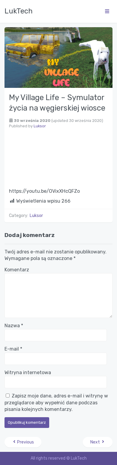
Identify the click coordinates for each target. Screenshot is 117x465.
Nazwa (13, 325)
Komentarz (16, 270)
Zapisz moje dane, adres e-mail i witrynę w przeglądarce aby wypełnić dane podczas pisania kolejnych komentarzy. (56, 402)
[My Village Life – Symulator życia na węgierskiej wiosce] (58, 57)
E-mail (13, 349)
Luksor (40, 126)
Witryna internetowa (27, 372)
